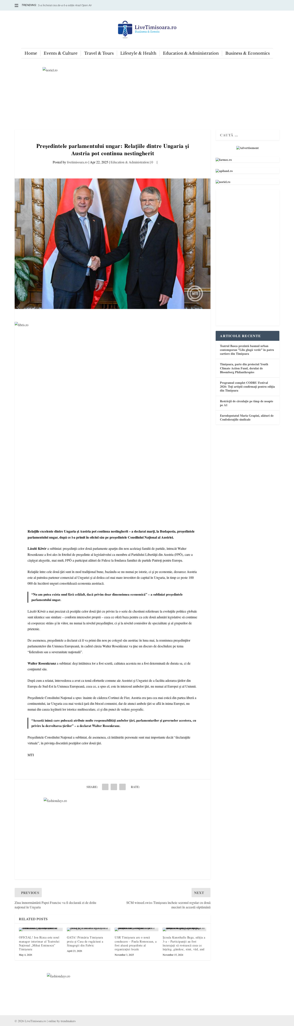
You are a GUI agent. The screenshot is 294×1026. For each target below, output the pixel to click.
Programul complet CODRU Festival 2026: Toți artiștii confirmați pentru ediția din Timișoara (247, 386)
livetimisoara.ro (77, 162)
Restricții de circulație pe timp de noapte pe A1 (246, 403)
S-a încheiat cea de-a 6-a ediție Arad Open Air (65, 5)
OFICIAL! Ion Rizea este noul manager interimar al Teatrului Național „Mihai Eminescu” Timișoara (39, 943)
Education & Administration (191, 53)
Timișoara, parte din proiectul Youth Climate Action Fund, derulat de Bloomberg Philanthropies (244, 368)
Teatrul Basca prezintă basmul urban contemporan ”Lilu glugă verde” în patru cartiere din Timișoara (247, 350)
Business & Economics (247, 53)
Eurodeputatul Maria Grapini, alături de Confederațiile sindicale (247, 417)
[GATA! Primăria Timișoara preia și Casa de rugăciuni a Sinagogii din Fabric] (89, 929)
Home (31, 53)
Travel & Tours (99, 53)
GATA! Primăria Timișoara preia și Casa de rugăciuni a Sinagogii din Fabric (85, 941)
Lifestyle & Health (138, 53)
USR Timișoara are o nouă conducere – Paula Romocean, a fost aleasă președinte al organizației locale (136, 943)
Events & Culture (60, 53)
